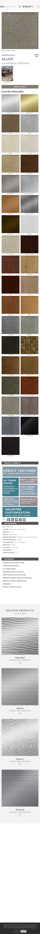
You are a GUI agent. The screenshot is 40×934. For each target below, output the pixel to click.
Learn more (34, 927)
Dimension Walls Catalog (13, 572)
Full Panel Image (9, 569)
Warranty (7, 584)
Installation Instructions (13, 563)
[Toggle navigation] (38, 6)
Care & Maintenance (11, 566)
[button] (36, 55)
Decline (16, 931)
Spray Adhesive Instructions (14, 575)
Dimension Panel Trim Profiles (15, 581)
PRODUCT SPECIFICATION (12, 587)
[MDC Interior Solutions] (8, 7)
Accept (23, 931)
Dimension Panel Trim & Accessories (17, 578)
